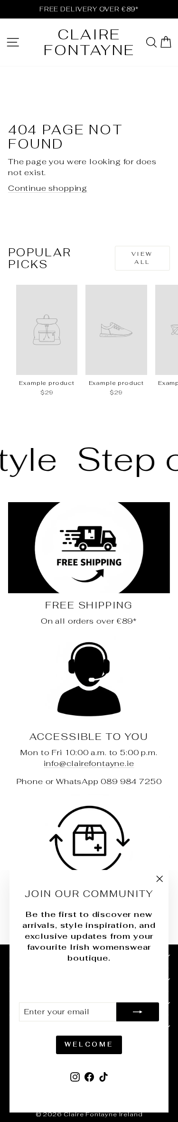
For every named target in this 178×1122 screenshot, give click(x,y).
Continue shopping (47, 188)
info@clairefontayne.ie (89, 763)
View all (142, 258)
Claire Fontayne (89, 42)
